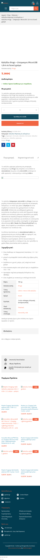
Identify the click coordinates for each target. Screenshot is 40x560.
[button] (8, 402)
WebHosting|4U (27, 548)
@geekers (7, 498)
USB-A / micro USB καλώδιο (27, 291)
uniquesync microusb (11, 136)
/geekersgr (7, 494)
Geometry (31, 546)
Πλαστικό (21, 307)
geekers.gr (7, 535)
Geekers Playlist (24, 494)
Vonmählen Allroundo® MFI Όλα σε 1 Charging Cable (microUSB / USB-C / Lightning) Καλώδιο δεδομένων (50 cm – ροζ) (9, 440)
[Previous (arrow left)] (1, 559)
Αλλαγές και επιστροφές (25, 511)
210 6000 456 (8, 528)
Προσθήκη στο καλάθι (20, 117)
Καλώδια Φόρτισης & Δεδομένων (19, 134)
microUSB (21, 313)
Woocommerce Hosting (14, 548)
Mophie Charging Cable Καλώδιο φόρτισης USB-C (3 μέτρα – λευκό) (10, 471)
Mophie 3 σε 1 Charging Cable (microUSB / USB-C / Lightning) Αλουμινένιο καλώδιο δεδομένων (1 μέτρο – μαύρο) (29, 408)
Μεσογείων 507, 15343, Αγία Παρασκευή (14, 531)
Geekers (22, 498)
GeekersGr (7, 502)
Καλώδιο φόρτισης (16, 138)
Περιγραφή (8, 158)
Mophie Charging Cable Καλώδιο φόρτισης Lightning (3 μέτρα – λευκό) (29, 471)
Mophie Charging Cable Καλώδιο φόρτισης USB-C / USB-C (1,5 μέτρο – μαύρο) (10, 407)
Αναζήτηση (36, 8)
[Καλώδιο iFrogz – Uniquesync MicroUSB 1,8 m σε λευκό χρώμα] (3, 145)
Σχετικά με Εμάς (5, 511)
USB (26, 313)
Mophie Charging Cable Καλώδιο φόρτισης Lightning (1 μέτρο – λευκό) (29, 439)
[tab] (8, 158)
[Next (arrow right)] (2, 559)
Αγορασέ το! (20, 123)
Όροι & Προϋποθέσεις (25, 514)
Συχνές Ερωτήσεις (6, 514)
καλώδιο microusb (25, 136)
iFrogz (14, 68)
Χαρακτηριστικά (26, 158)
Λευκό (20, 296)
